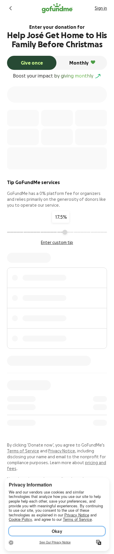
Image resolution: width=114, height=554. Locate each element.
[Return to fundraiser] (10, 8)
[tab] (31, 63)
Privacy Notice (61, 451)
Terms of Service (23, 451)
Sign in (101, 8)
